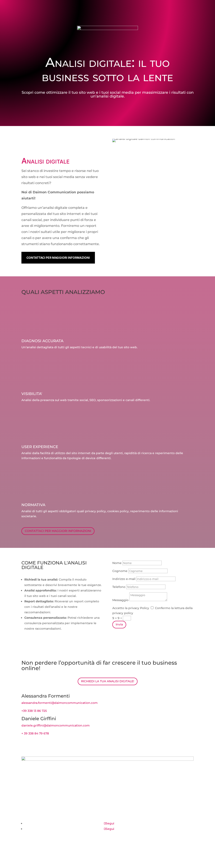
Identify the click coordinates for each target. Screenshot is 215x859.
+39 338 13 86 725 (34, 711)
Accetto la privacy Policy (130, 608)
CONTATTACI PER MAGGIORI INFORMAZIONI (58, 257)
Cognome (119, 571)
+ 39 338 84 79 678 (35, 733)
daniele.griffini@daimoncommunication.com (55, 725)
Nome (117, 563)
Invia (119, 624)
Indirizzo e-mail (123, 579)
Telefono (118, 587)
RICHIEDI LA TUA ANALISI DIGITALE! (107, 681)
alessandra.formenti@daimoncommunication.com (59, 703)
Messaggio (120, 600)
